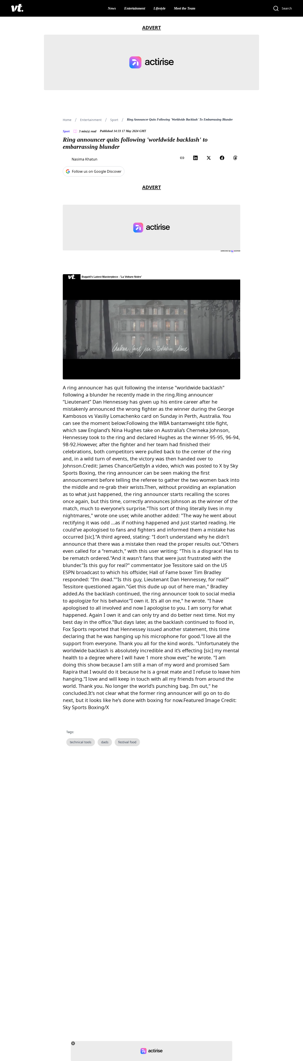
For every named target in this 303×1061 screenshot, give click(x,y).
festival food (127, 742)
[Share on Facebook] (222, 158)
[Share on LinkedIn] (195, 158)
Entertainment (134, 8)
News (112, 8)
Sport (114, 120)
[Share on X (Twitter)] (209, 158)
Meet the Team (184, 8)
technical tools (80, 742)
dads (104, 742)
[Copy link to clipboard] (182, 158)
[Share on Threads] (235, 158)
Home (67, 120)
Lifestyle (159, 8)
